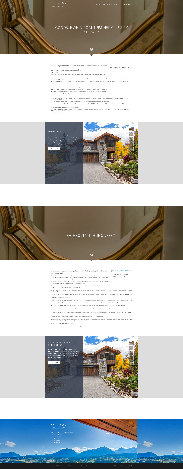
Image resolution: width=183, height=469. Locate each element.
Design (98, 4)
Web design (78, 465)
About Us (116, 4)
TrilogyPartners (58, 438)
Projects (109, 4)
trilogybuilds (58, 442)
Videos (123, 4)
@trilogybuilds (57, 440)
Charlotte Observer (58, 112)
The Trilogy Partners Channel (61, 444)
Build (103, 4)
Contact (128, 4)
